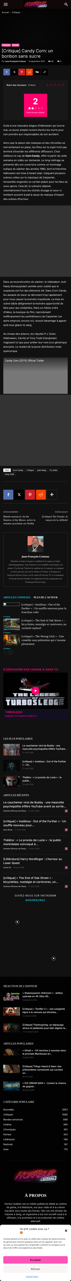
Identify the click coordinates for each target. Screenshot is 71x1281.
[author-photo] (35, 551)
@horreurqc (35, 900)
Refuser (35, 1269)
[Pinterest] (21, 72)
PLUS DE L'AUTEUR (46, 597)
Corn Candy (18, 470)
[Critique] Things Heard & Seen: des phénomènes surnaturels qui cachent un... (42, 1069)
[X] (14, 72)
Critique (30, 470)
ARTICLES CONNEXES (16, 597)
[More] (52, 495)
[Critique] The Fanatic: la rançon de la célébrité (55, 518)
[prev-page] (5, 652)
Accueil (5, 12)
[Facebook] (6, 72)
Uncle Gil (7, 867)
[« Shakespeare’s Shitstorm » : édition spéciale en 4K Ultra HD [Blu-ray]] (11, 996)
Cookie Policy (32, 1276)
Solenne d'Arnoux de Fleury (14, 811)
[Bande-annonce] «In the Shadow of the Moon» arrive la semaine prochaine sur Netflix (19, 520)
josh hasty (41, 470)
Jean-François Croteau (15, 61)
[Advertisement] (35, 241)
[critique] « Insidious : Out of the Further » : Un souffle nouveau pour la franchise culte (43, 608)
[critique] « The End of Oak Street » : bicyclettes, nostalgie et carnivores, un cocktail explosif (43, 624)
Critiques (16, 12)
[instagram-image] (17, 921)
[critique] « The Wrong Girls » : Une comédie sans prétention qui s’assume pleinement (43, 640)
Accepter (35, 1259)
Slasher (15, 45)
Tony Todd (9, 474)
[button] (66, 1230)
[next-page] (11, 652)
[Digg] (37, 72)
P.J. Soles (53, 470)
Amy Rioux (7, 830)
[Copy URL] (44, 72)
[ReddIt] (29, 72)
